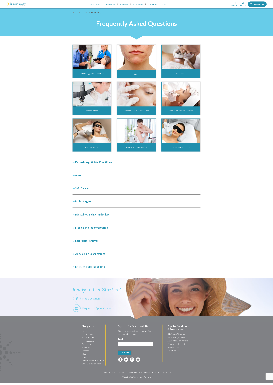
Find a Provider (88, 337)
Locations (95, 4)
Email (121, 339)
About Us (152, 4)
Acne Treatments (174, 350)
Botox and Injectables (176, 337)
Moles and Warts (174, 347)
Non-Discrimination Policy (126, 372)
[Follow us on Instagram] (132, 359)
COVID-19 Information (91, 364)
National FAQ (94, 12)
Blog (84, 354)
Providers (110, 4)
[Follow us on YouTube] (138, 359)
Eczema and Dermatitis (176, 344)
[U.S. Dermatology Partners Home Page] (16, 6)
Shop (164, 4)
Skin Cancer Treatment (176, 334)
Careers (85, 350)
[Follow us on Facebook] (120, 359)
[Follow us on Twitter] (126, 359)
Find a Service (87, 334)
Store (84, 357)
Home (75, 12)
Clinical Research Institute (93, 360)
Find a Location (88, 341)
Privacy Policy (108, 372)
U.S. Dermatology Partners (140, 377)
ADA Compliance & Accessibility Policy (155, 372)
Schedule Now (259, 4)
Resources (138, 4)
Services (124, 4)
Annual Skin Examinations (177, 341)
